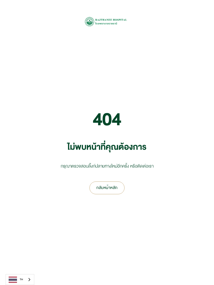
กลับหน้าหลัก (107, 187)
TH (21, 279)
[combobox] (20, 279)
